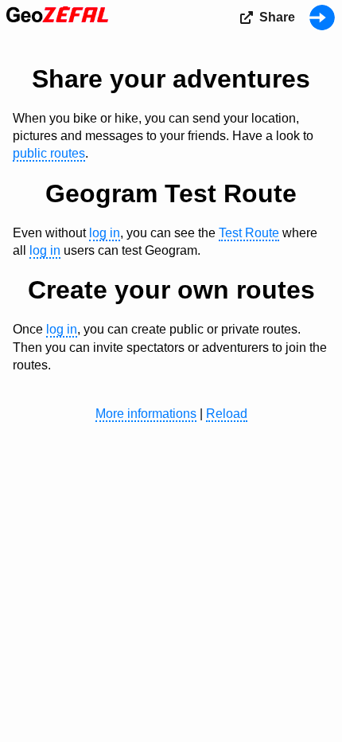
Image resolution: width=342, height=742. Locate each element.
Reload (226, 413)
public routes (49, 153)
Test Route (249, 233)
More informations (145, 413)
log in (104, 233)
